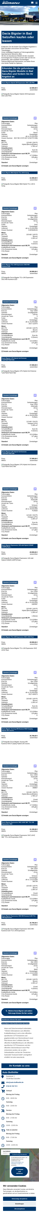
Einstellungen (19, 1204)
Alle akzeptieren (19, 1209)
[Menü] (36, 3)
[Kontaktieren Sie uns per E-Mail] (32, 2)
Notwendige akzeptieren (19, 1199)
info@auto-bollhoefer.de (14, 1082)
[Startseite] (10, 2)
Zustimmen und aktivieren (19, 1171)
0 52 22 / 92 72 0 (11, 1086)
